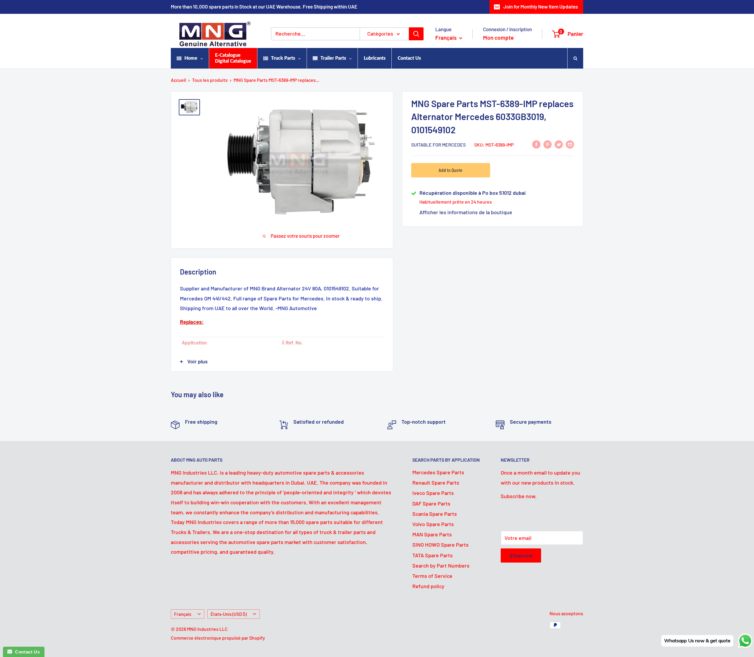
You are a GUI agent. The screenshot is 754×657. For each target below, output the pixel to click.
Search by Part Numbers (440, 565)
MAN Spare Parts (432, 534)
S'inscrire (521, 555)
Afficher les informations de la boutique (465, 212)
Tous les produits (210, 80)
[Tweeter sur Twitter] (559, 144)
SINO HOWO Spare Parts (440, 544)
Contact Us (26, 651)
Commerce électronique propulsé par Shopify (218, 638)
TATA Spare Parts (432, 555)
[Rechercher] (416, 33)
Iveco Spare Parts (433, 493)
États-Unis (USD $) (229, 614)
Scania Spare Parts (434, 513)
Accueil (178, 80)
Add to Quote (450, 170)
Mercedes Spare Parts (438, 472)
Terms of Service (432, 576)
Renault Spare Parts (435, 482)
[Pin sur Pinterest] (547, 144)
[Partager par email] (570, 144)
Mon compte (498, 37)
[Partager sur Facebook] (536, 144)
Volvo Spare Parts (433, 524)
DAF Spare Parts (431, 503)
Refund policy (428, 586)
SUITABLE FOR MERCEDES (438, 144)
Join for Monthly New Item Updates (540, 6)
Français (182, 614)
